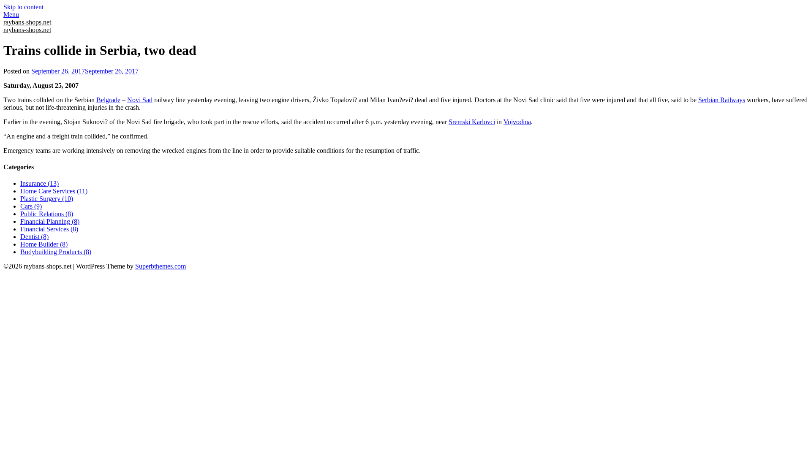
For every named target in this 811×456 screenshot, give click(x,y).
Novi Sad (139, 99)
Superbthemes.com (160, 266)
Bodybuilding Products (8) (55, 251)
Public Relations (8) (46, 213)
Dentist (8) (34, 236)
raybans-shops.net (27, 22)
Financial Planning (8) (49, 221)
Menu (11, 14)
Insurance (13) (39, 183)
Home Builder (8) (44, 244)
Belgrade (108, 99)
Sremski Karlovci (472, 121)
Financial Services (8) (49, 229)
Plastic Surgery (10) (46, 198)
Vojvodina (517, 121)
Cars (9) (31, 206)
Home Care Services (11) (53, 191)
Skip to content (23, 7)
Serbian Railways (721, 99)
